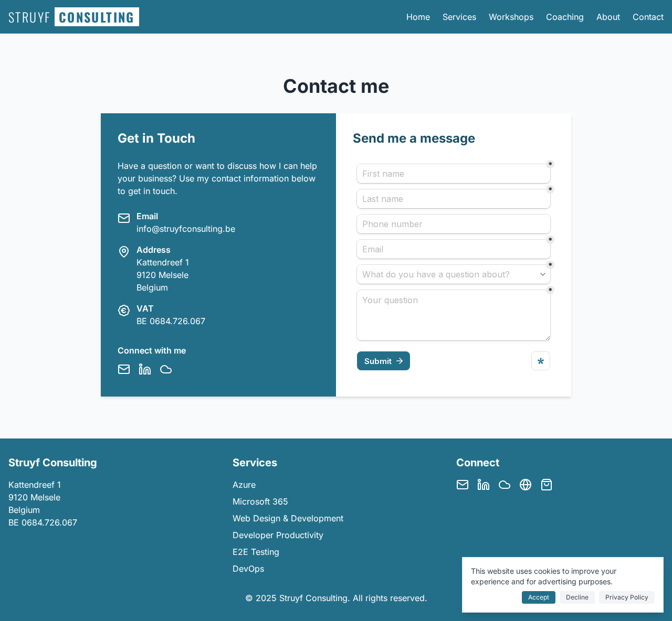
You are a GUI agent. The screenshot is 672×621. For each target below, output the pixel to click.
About (608, 17)
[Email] (124, 369)
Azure (244, 484)
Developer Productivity (278, 535)
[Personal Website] (525, 484)
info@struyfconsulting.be (185, 228)
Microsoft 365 (260, 501)
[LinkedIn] (145, 369)
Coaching (565, 17)
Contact (648, 17)
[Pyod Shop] (546, 484)
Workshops (511, 17)
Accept (538, 597)
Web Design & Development (288, 518)
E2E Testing (256, 552)
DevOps (248, 568)
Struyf (71, 16)
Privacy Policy (626, 597)
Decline (577, 597)
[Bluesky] (166, 369)
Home (418, 17)
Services (459, 17)
